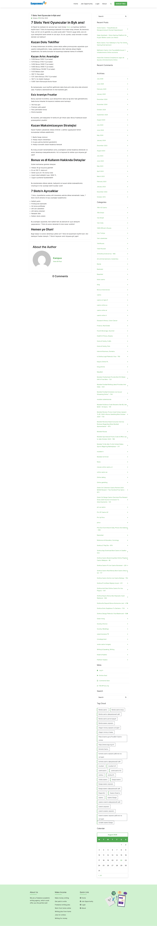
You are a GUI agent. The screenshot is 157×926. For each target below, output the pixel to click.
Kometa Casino (103, 749)
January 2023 (101, 186)
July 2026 (100, 79)
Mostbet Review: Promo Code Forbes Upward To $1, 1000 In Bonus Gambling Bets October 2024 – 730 (111, 414)
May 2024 (100, 135)
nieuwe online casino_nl (104, 467)
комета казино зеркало (106, 811)
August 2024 (101, 120)
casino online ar (102, 310)
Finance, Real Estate (103, 326)
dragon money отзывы (106, 732)
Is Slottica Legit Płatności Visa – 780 (108, 356)
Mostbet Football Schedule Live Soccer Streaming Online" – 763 (109, 393)
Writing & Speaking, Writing (105, 649)
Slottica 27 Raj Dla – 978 (104, 545)
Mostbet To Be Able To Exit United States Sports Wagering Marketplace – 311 (110, 445)
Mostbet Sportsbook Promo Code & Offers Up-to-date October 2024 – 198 (112, 438)
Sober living (101, 618)
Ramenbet (100, 535)
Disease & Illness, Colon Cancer (107, 320)
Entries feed (103, 675)
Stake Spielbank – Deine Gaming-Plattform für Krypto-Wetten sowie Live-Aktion (112, 36)
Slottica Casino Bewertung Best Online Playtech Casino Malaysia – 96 (112, 559)
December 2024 (102, 99)
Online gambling (102, 482)
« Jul (100, 875)
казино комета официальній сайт (109, 802)
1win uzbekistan (102, 238)
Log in (101, 670)
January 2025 (101, 94)
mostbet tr (100, 451)
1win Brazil (100, 218)
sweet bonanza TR (103, 634)
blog (98, 284)
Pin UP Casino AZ (102, 512)
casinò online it (102, 315)
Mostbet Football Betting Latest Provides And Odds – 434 (111, 386)
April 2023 (100, 171)
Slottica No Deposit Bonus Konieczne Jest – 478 (112, 603)
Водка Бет (102, 793)
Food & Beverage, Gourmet (105, 331)
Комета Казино (102, 654)
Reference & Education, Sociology (108, 540)
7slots (69, 27)
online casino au (102, 472)
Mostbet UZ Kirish (103, 457)
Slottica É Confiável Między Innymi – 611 (110, 583)
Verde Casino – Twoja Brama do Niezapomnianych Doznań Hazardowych (110, 29)
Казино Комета (115, 793)
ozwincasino (103, 770)
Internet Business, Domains (106, 351)
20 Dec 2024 (44, 18)
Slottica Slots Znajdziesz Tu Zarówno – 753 (111, 608)
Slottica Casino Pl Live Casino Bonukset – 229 (111, 565)
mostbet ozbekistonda (104, 399)
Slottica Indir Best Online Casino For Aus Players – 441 (110, 589)
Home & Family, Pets (103, 346)
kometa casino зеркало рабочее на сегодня (110, 755)
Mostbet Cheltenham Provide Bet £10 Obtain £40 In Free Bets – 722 (111, 378)
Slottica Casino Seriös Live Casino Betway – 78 (112, 578)
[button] (125, 16)
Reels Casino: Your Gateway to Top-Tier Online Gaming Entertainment (112, 44)
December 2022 (102, 192)
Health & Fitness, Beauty (105, 336)
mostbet (101, 766)
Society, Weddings (103, 629)
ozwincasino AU (116, 770)
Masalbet (100, 372)
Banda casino (103, 710)
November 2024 (102, 104)
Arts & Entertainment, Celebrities (107, 259)
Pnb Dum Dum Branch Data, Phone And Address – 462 (112, 529)
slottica (101, 775)
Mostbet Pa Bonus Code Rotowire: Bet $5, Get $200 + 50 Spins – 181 (112, 406)
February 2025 (101, 89)
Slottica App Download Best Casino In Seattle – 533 (112, 552)
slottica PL (111, 775)
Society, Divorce (102, 624)
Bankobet (100, 269)
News (99, 462)
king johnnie (101, 367)
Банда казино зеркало (106, 784)
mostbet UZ (112, 766)
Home (84, 898)
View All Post (57, 261)
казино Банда (112, 797)
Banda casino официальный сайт (109, 714)
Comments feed (104, 680)
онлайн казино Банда (106, 822)
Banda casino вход (118, 710)
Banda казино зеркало (106, 723)
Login (83, 905)
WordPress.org (104, 686)
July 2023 (100, 156)
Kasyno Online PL (102, 362)
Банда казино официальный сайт (109, 788)
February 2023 (101, 181)
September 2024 (102, 115)
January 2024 (101, 140)
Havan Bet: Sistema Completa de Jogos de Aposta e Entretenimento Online (110, 59)
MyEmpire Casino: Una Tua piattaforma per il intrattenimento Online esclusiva (111, 51)
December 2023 (102, 145)
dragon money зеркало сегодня (109, 728)
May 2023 (100, 166)
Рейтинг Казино (102, 660)
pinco (98, 522)
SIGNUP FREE (121, 4)
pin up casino (101, 507)
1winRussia (100, 243)
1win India (100, 223)
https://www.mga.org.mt (106, 745)
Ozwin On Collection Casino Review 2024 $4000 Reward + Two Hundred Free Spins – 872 (111, 490)
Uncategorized (101, 639)
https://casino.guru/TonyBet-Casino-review (110, 738)
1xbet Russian (101, 249)
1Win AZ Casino (102, 207)
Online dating (101, 477)
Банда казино (116, 779)
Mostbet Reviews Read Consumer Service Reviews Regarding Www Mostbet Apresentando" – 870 (110, 424)
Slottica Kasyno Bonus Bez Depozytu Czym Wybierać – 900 (111, 597)
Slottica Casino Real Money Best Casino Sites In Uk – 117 (112, 572)
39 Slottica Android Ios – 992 (106, 254)
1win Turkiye (101, 233)
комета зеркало (104, 806)
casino (99, 295)
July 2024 (100, 125)
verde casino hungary (104, 644)
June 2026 (100, 84)
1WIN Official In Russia (104, 228)
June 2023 (100, 161)
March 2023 (101, 176)
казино (101, 797)
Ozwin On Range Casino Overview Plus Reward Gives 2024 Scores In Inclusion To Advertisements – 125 (112, 499)
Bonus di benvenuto (103, 290)
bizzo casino (101, 279)
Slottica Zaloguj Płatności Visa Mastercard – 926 (112, 613)
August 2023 (101, 151)
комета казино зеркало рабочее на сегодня (110, 817)
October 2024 (101, 109)
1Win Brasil (100, 212)
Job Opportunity (87, 901)
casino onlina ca (102, 305)
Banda (99, 264)
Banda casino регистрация (107, 719)
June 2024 (100, 130)
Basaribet (100, 274)
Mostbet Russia (102, 431)
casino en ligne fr (102, 300)
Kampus (35, 18)
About (84, 908)
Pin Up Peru (101, 517)
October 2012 (101, 197)
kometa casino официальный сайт (110, 761)
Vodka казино (103, 779)
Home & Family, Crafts (104, 341)
